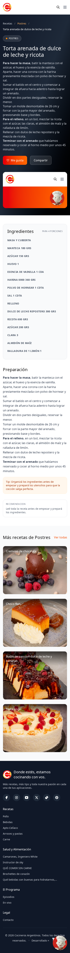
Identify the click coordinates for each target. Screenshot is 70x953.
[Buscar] (58, 7)
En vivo (7, 902)
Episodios (8, 897)
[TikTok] (46, 797)
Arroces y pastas (13, 833)
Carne (6, 839)
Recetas (7, 23)
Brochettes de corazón (16, 874)
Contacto (8, 920)
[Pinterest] (56, 797)
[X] (36, 797)
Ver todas (60, 537)
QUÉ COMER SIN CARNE (17, 868)
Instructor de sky (13, 862)
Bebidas (8, 822)
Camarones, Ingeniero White (20, 856)
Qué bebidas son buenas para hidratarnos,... (30, 879)
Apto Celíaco (10, 828)
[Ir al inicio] (7, 7)
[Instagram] (16, 797)
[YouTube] (26, 797)
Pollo (6, 816)
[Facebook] (6, 797)
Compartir (41, 160)
